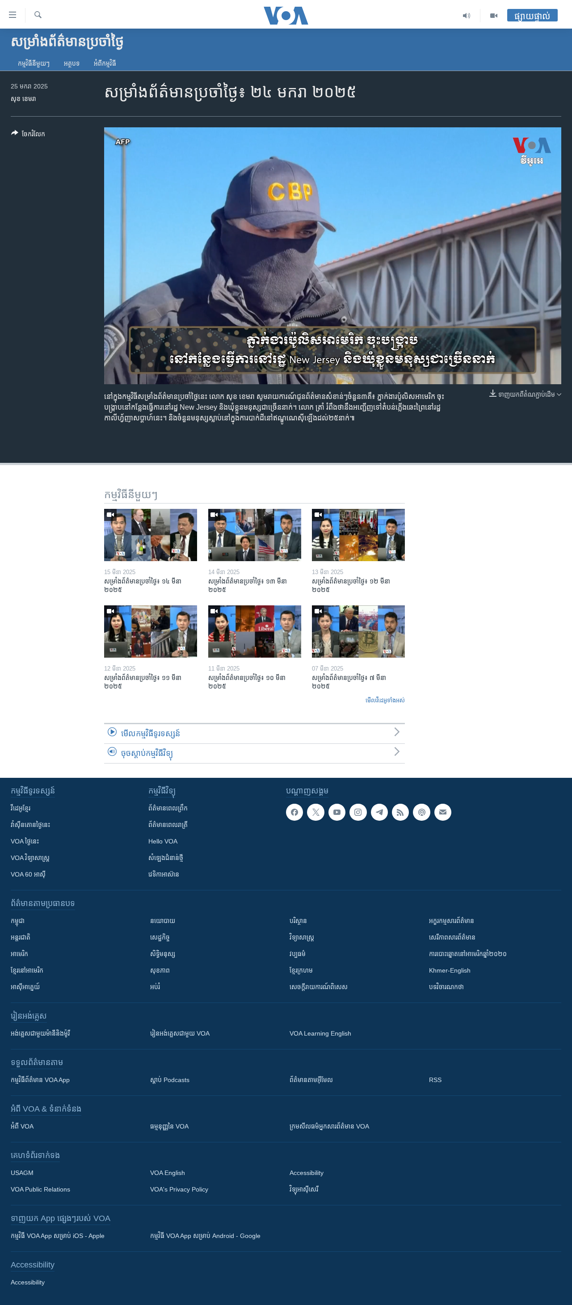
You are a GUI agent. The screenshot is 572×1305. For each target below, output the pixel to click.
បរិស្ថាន (298, 920)
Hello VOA (162, 841)
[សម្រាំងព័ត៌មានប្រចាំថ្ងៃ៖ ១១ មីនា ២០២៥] (150, 631)
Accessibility (307, 1172)
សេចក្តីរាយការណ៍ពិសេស (319, 986)
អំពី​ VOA (22, 1126)
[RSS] (400, 812)
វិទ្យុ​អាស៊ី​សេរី (304, 1189)
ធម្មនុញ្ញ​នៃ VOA (169, 1126)
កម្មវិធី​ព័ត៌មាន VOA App (40, 1079)
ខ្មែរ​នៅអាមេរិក (27, 970)
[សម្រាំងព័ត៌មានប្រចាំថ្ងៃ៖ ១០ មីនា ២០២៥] (254, 631)
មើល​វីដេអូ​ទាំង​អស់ (385, 700)
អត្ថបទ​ (72, 63)
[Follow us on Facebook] (294, 812)
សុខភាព (160, 970)
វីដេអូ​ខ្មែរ (20, 808)
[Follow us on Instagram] (357, 812)
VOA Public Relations (40, 1189)
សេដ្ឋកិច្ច (160, 937)
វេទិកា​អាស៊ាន (163, 874)
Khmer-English (450, 970)
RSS (435, 1079)
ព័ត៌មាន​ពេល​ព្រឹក (168, 808)
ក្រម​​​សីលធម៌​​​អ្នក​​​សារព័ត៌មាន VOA (329, 1126)
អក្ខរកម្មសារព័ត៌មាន (451, 920)
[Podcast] (421, 812)
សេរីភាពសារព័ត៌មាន (452, 937)
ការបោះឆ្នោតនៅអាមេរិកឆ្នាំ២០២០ (468, 953)
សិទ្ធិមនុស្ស (162, 953)
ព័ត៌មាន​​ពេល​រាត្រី (168, 824)
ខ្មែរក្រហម (301, 970)
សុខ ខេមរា (23, 98)
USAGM (22, 1172)
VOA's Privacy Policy (179, 1189)
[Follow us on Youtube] (336, 812)
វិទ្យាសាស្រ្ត (302, 937)
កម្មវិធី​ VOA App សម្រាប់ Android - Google (205, 1235)
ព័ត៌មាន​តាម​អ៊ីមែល (311, 1079)
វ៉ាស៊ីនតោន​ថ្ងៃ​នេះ (30, 824)
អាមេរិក (19, 953)
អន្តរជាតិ (20, 937)
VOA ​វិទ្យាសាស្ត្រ (30, 857)
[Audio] (466, 15)
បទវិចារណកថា (446, 986)
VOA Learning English (320, 1033)
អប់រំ (155, 986)
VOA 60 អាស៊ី (28, 874)
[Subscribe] (442, 812)
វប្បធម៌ (298, 953)
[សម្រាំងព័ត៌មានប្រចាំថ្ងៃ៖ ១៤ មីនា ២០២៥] (150, 535)
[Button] (28, 135)
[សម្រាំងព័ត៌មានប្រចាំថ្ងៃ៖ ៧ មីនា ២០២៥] (358, 631)
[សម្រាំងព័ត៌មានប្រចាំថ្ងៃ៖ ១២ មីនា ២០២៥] (358, 535)
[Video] (493, 15)
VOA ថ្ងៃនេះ (25, 841)
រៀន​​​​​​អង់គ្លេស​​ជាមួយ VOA (180, 1033)
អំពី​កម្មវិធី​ (105, 63)
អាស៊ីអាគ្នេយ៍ (25, 986)
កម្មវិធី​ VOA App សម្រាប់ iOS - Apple (58, 1235)
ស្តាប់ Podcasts (169, 1079)
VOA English (167, 1172)
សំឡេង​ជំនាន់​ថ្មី (165, 857)
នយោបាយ (162, 920)
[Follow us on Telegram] (379, 812)
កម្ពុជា (18, 920)
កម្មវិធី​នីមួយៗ (34, 63)
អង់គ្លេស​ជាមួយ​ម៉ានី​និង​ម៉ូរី (40, 1033)
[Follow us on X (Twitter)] (315, 812)
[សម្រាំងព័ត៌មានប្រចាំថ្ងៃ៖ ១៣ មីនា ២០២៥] (254, 535)
